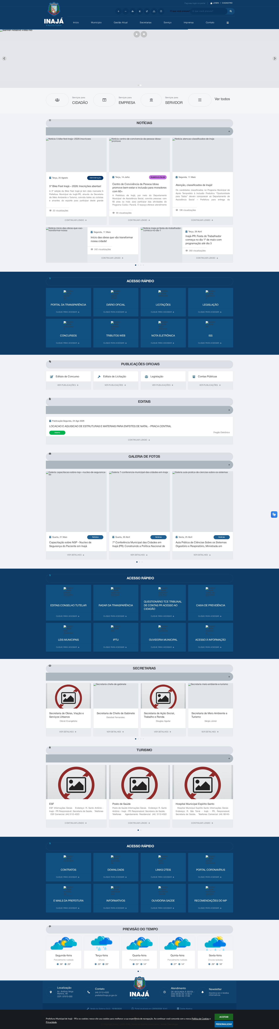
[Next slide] (275, 58)
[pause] (144, 34)
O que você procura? (180, 11)
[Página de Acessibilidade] (161, 11)
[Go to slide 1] (138, 85)
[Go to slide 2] (140, 85)
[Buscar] (230, 11)
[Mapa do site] (154, 11)
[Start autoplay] (137, 34)
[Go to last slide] (4, 58)
